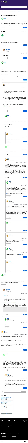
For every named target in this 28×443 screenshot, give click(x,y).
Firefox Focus (9, 425)
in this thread (19, 254)
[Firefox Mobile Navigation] (26, 31)
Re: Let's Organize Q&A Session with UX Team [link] (15, 11)
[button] (2, 27)
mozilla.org (9, 433)
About (1, 421)
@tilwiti (7, 164)
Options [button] (26, 11)
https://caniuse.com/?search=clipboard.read (10, 302)
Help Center (16, 421)
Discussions (7, 11)
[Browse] (1, 1)
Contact (1, 434)
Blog (8, 426)
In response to (8, 51)
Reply (25, 27)
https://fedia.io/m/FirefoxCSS (6, 106)
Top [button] (1, 441)
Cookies (23, 433)
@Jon (5, 126)
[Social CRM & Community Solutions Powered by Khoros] (25, 441)
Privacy (19, 433)
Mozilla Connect (5, 2)
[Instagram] (24, 421)
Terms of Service (14, 433)
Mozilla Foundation (14, 436)
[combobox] (14, 7)
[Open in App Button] (25, 31)
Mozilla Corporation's (4, 436)
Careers (2, 425)
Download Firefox (10, 421)
